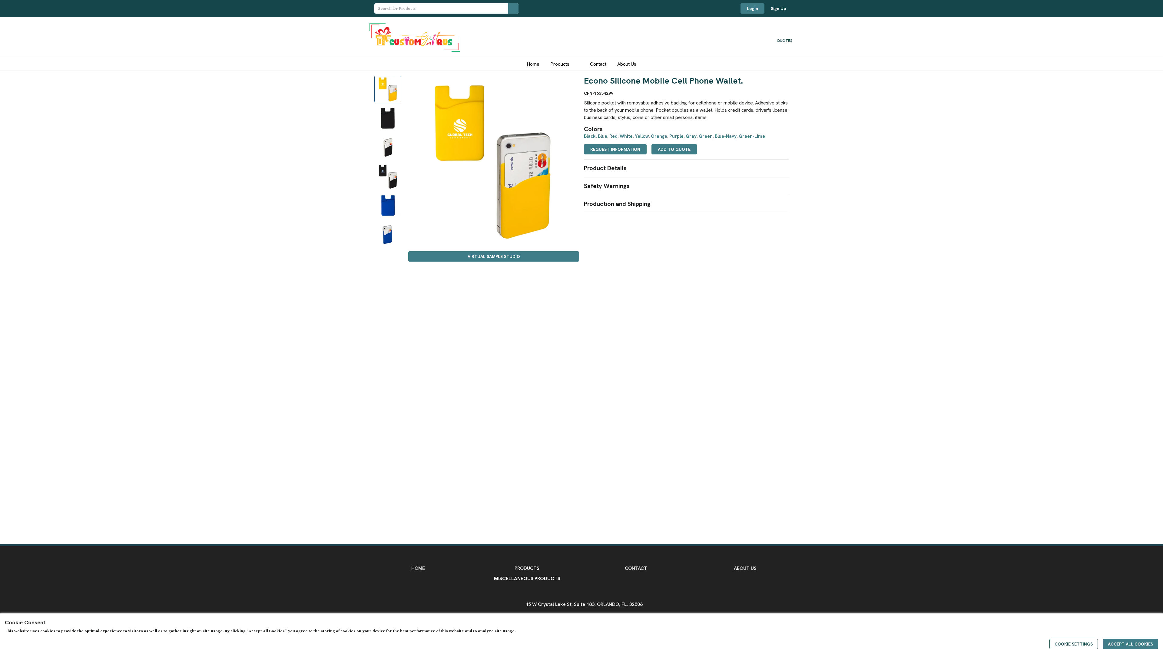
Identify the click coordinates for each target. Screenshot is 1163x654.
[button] (686, 168)
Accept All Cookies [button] (1130, 644)
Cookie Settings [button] (1074, 644)
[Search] (513, 8)
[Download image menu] (571, 83)
